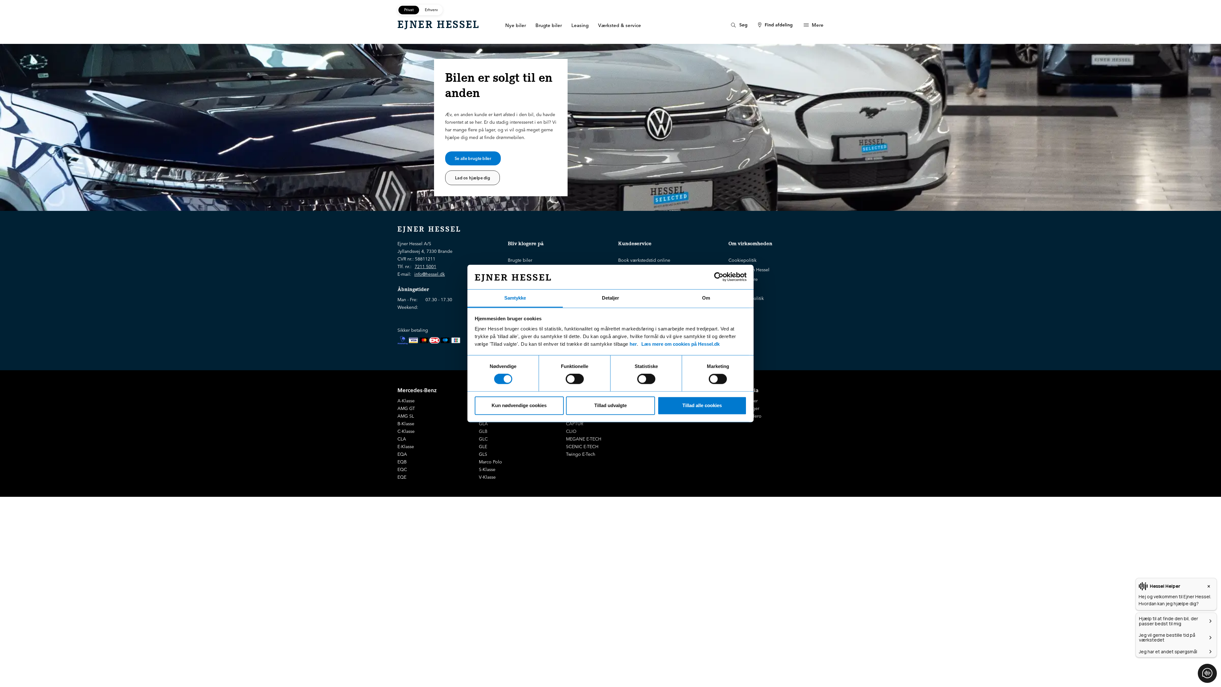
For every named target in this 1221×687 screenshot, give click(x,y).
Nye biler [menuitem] (515, 25)
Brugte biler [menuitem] (548, 25)
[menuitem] (738, 24)
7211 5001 (425, 266)
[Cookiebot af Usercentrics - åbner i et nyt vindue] (719, 277)
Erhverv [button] (431, 9)
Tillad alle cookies (702, 405)
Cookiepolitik (742, 260)
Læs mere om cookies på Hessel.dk (680, 344)
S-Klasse (487, 469)
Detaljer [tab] (610, 298)
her (633, 344)
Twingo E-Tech (580, 454)
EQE (401, 477)
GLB (483, 431)
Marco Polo (490, 462)
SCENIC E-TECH (582, 446)
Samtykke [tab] (515, 298)
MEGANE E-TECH (583, 439)
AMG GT (406, 408)
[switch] (575, 379)
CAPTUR (574, 424)
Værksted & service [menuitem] (619, 25)
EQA (402, 454)
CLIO (571, 431)
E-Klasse (405, 446)
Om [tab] (706, 298)
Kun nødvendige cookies (519, 405)
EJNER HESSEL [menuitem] (438, 24)
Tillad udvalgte (610, 405)
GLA (483, 424)
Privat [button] (409, 9)
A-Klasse (406, 401)
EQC (402, 469)
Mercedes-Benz (417, 390)
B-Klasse (405, 424)
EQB (402, 462)
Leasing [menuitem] (580, 25)
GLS (483, 454)
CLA (401, 439)
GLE (483, 446)
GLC (483, 439)
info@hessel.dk (429, 274)
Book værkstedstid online (644, 260)
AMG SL (405, 416)
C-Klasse (406, 431)
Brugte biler (520, 260)
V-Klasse (487, 477)
